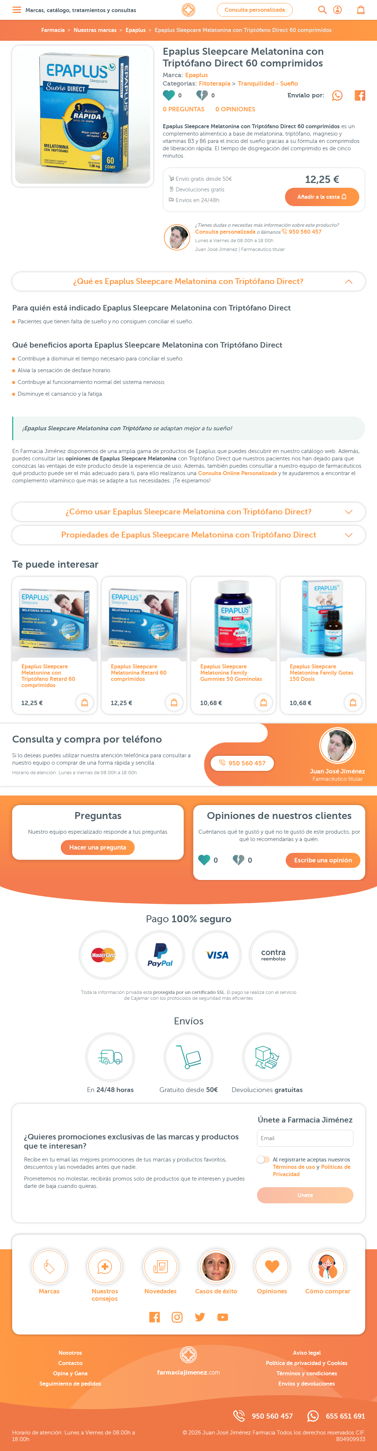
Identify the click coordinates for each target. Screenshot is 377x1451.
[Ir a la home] (188, 1361)
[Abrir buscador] (322, 10)
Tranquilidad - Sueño (268, 83)
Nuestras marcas (95, 30)
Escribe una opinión (323, 860)
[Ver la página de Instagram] (177, 1317)
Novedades (160, 1291)
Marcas (49, 1291)
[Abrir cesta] (360, 10)
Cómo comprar (327, 1291)
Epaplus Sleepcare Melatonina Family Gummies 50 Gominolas (231, 672)
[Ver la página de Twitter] (199, 1317)
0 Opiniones (235, 109)
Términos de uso (294, 1167)
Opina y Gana (70, 1373)
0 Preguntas (183, 109)
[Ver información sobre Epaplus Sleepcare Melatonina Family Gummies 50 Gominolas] (233, 619)
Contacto (70, 1363)
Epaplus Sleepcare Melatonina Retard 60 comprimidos (138, 672)
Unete (305, 1195)
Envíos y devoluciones (306, 1383)
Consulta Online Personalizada (237, 473)
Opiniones (272, 1291)
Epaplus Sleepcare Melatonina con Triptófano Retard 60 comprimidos (48, 675)
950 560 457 (305, 232)
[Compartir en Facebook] (360, 96)
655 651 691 (345, 1416)
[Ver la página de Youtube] (222, 1317)
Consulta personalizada (255, 10)
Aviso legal (307, 1353)
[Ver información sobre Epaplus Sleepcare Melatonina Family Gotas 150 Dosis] (323, 619)
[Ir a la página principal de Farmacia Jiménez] (188, 10)
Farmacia (53, 30)
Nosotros (70, 1353)
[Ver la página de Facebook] (154, 1317)
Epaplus (136, 30)
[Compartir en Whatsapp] (337, 96)
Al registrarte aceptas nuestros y (311, 1167)
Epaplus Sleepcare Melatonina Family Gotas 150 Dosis (321, 672)
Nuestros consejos (105, 1295)
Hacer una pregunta (97, 847)
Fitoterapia (215, 83)
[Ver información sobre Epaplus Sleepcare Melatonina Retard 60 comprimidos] (144, 619)
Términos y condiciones (306, 1373)
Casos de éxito (216, 1291)
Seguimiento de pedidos (70, 1383)
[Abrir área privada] (337, 10)
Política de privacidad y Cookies (307, 1363)
